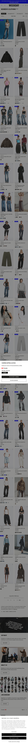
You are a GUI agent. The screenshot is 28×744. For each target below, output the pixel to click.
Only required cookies (14, 738)
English (4, 372)
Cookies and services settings (14, 741)
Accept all (14, 734)
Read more (14, 731)
